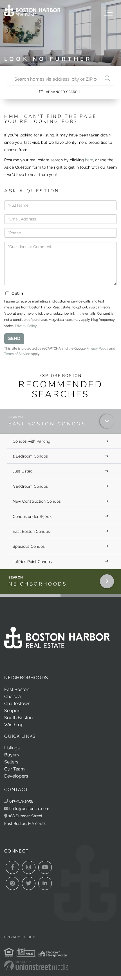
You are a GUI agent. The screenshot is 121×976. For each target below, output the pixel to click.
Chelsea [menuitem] (12, 696)
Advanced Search (63, 92)
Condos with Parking (31, 441)
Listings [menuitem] (12, 747)
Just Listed (23, 471)
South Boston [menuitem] (18, 717)
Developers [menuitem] (16, 776)
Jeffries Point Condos (32, 561)
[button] (107, 79)
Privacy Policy (26, 326)
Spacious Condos (29, 546)
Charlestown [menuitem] (17, 703)
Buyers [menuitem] (11, 755)
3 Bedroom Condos (30, 486)
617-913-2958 (20, 801)
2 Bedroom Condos (30, 456)
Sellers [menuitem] (11, 762)
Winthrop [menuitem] (14, 724)
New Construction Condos (37, 501)
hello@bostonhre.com (29, 808)
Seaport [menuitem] (12, 710)
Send (14, 338)
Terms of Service (17, 354)
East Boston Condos (47, 424)
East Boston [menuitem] (16, 689)
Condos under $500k (32, 516)
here (89, 159)
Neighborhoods (37, 584)
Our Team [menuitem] (14, 769)
